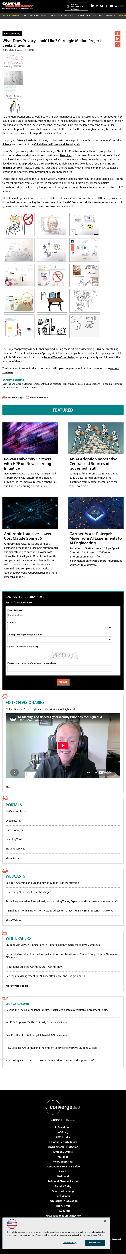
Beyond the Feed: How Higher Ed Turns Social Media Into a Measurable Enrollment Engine (57, 1010)
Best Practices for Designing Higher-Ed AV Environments (38, 1035)
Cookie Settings (70, 1242)
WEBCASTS (15, 876)
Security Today (63, 1186)
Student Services (15, 848)
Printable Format (39, 397)
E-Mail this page (14, 397)
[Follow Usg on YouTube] (111, 6)
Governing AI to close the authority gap (28, 892)
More (9, 787)
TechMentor (63, 1196)
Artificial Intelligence (17, 811)
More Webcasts (15, 920)
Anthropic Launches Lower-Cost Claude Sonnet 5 (28, 536)
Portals (14, 804)
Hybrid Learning (38, 15)
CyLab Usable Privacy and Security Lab (57, 144)
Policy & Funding (12, 33)
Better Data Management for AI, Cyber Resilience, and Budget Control (46, 976)
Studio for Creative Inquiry (72, 151)
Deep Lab (65, 155)
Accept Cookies (95, 1242)
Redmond (63, 1176)
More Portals (13, 858)
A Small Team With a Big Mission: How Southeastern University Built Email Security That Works (59, 910)
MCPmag (63, 1156)
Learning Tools (14, 839)
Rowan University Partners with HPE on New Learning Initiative (27, 463)
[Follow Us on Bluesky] (101, 6)
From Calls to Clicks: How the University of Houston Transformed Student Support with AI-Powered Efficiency (62, 955)
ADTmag (63, 1132)
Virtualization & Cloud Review (63, 1215)
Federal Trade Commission (59, 357)
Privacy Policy (31, 646)
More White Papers (17, 985)
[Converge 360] (63, 1107)
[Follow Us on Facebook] (106, 6)
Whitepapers (18, 938)
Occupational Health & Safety (63, 1166)
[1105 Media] (63, 1120)
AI (25, 15)
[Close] (105, 1220)
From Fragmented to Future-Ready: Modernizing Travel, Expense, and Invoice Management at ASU (62, 901)
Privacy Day (102, 349)
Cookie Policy (97, 1235)
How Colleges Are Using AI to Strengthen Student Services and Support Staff (50, 1060)
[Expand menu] (121, 6)
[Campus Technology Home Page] (17, 5)
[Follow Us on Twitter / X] (97, 6)
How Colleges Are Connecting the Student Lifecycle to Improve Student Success (51, 1047)
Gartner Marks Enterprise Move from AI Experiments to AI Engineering (95, 538)
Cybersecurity (13, 820)
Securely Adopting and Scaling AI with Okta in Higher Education (42, 882)
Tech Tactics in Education (63, 1201)
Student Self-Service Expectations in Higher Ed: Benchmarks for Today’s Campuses (53, 944)
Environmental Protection (63, 1147)
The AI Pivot (63, 1206)
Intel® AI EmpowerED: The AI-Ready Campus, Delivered (37, 1022)
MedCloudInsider (63, 1161)
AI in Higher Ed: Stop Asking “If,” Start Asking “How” (34, 966)
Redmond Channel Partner (63, 1181)
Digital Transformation (89, 15)
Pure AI (63, 1171)
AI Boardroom (63, 1127)
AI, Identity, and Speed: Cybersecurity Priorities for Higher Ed (40, 709)
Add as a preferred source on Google (78, 6)
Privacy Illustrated (27, 140)
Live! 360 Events (63, 1151)
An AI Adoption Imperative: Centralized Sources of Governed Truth (93, 463)
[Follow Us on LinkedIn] (92, 5)
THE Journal (63, 1210)
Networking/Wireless (62, 15)
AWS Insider (63, 1137)
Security (110, 15)
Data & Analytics (15, 830)
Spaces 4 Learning (63, 1191)
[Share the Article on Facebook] (118, 33)
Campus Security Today (63, 1142)
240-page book (48, 163)
